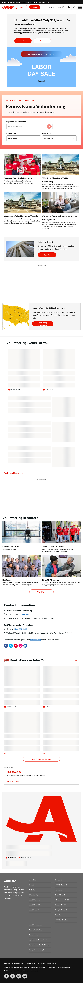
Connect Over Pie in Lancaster (18, 178)
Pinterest (16, 595)
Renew (42, 41)
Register (52, 7)
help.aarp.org (35, 588)
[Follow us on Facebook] (6, 925)
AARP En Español (61, 834)
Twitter (11, 595)
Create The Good (10, 495)
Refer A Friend (60, 844)
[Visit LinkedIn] (24, 925)
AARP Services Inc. (61, 869)
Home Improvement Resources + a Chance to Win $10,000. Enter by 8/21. (26, 2)
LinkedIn (25, 595)
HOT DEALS (12, 721)
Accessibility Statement (49, 912)
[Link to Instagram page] (18, 925)
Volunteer (32, 839)
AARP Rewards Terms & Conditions (16, 916)
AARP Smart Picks (35, 854)
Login (59, 7)
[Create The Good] (21, 481)
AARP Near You (34, 859)
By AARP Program (50, 529)
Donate (32, 834)
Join (22, 41)
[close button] (73, 17)
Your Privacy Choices (21, 920)
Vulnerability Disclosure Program (59, 916)
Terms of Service (33, 912)
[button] (74, 7)
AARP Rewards (34, 849)
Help (69, 7)
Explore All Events (12, 447)
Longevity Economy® (36, 899)
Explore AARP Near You (16, 121)
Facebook (6, 595)
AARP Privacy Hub (18, 912)
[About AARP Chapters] (61, 481)
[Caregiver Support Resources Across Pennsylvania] (60, 202)
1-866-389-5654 (27, 563)
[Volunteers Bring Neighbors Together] (22, 202)
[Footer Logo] (15, 829)
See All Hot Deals (12, 730)
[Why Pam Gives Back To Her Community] (60, 164)
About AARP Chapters (53, 495)
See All (74, 610)
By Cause (6, 529)
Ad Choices (8, 920)
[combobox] (29, 126)
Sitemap (7, 912)
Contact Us (59, 829)
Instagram (21, 595)
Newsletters (59, 839)
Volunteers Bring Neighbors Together (21, 216)
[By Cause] (21, 515)
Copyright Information (38, 916)
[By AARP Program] (61, 515)
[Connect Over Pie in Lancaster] (22, 164)
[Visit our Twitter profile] (12, 925)
